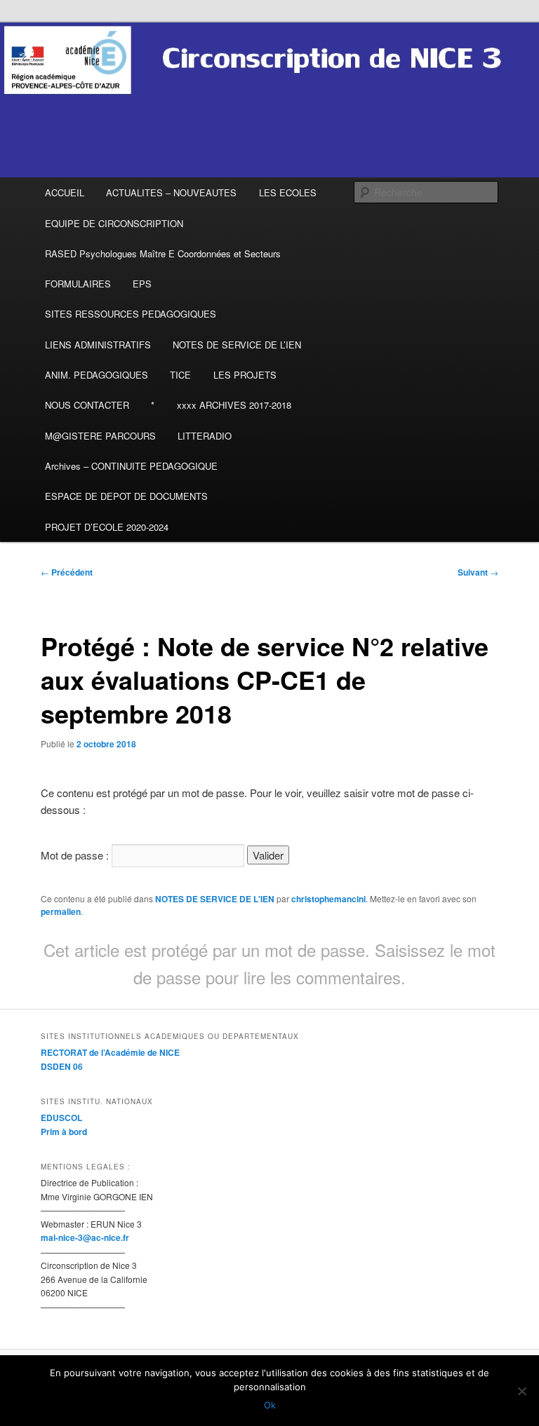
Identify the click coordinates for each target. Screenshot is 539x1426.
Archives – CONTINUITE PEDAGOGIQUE (131, 466)
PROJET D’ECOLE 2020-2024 (106, 527)
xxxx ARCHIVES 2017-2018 (234, 405)
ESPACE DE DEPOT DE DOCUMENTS (126, 496)
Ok (270, 1405)
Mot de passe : (76, 855)
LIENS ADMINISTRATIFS (98, 344)
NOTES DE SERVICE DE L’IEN (237, 344)
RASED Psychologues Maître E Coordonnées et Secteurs (163, 253)
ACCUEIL (64, 192)
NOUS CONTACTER (87, 405)
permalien (61, 911)
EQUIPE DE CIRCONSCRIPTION (114, 223)
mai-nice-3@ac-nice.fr (85, 1237)
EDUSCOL (61, 1117)
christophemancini (328, 898)
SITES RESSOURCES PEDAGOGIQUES (130, 313)
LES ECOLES (288, 192)
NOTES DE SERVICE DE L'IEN (214, 898)
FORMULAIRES (78, 283)
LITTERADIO (205, 435)
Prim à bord (64, 1131)
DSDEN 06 (62, 1066)
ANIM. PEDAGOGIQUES (96, 374)
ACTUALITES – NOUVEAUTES (171, 192)
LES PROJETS (245, 374)
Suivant (478, 572)
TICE (180, 374)
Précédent (67, 572)
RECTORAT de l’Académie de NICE (110, 1052)
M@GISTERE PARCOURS (100, 435)
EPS (142, 283)
